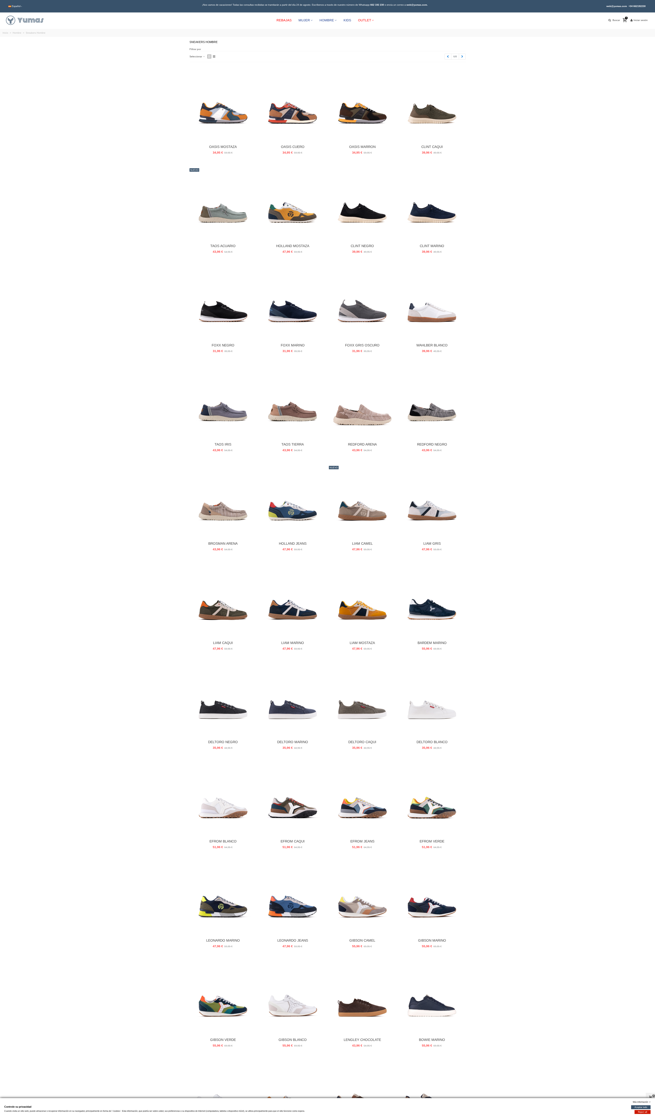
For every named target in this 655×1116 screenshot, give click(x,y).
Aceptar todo (641, 1107)
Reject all (642, 1112)
